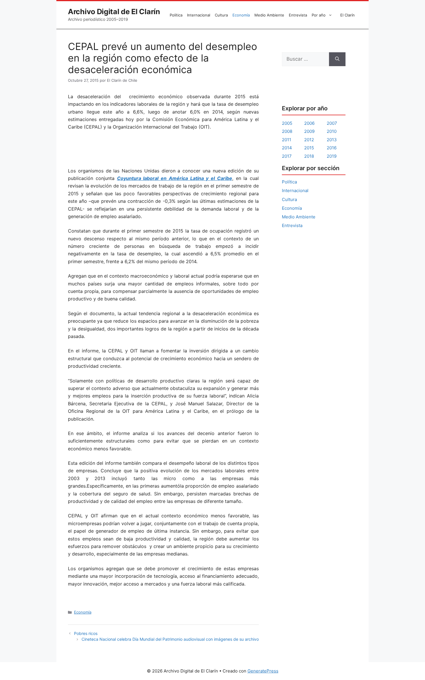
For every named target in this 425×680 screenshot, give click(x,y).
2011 (286, 139)
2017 (287, 156)
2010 (332, 131)
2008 (287, 131)
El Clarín (347, 15)
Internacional (198, 15)
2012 (309, 139)
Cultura (221, 15)
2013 (332, 139)
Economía (241, 15)
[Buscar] (337, 59)
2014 (287, 148)
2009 (309, 131)
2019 (332, 156)
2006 (309, 123)
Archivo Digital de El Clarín (114, 11)
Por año (319, 15)
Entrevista (298, 15)
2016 (332, 148)
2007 (332, 123)
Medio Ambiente (269, 15)
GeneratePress (262, 671)
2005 (287, 123)
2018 (309, 156)
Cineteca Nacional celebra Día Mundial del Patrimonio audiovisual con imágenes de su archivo (170, 639)
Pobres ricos (85, 633)
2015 (309, 148)
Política (176, 15)
